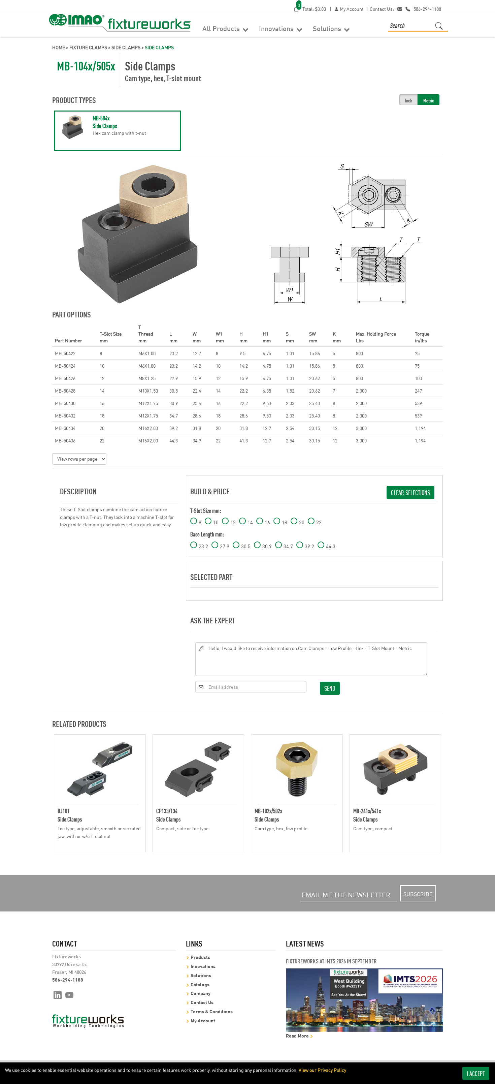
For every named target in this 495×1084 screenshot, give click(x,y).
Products (200, 957)
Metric (428, 100)
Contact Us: (382, 8)
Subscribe (418, 894)
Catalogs (200, 984)
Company (200, 993)
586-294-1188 (427, 8)
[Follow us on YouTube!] (69, 994)
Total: (312, 8)
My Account (351, 8)
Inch (408, 100)
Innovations (277, 28)
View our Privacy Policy (322, 1069)
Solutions (328, 28)
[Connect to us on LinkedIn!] (58, 994)
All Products (221, 28)
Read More (298, 1035)
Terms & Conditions (212, 1011)
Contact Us (202, 1002)
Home (58, 47)
